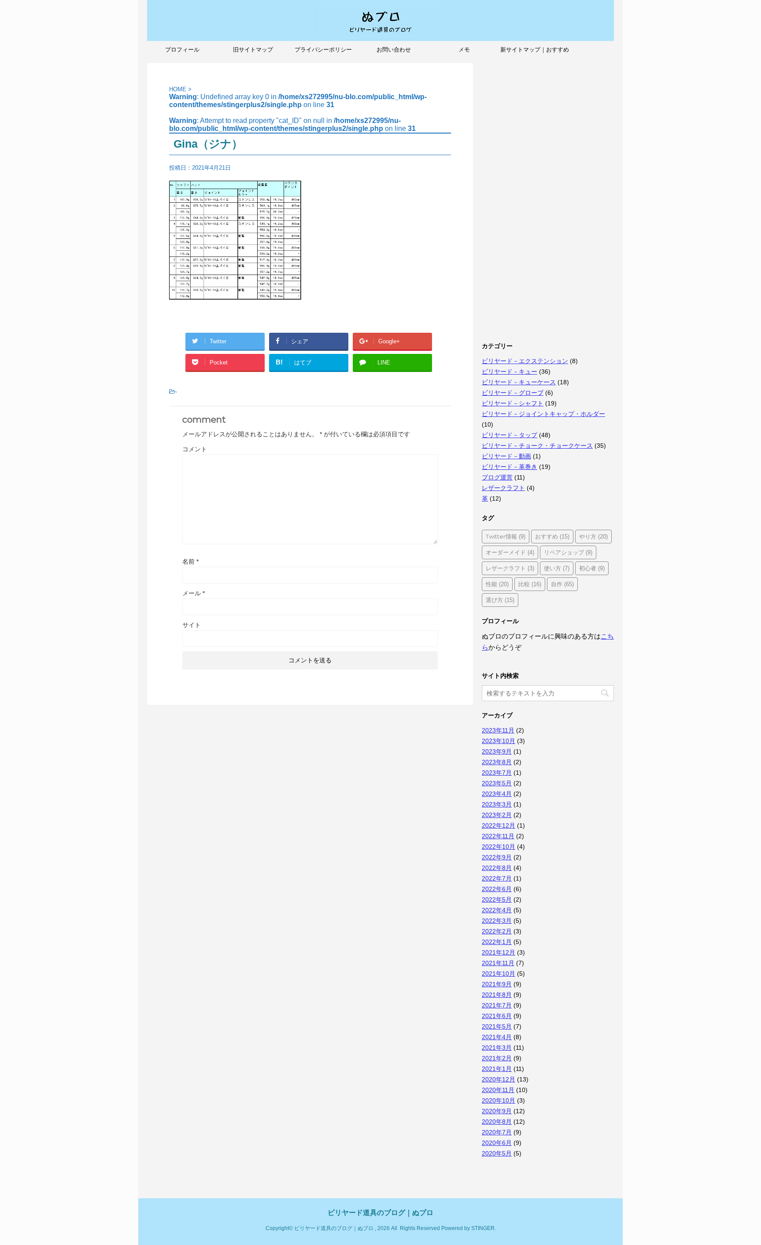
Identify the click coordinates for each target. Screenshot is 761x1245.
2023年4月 (497, 793)
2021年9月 (497, 984)
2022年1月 (497, 941)
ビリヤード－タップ (509, 435)
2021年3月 (497, 1047)
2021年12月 (498, 952)
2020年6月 (497, 1142)
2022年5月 (497, 899)
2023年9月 (497, 751)
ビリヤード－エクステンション (525, 360)
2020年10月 (498, 1100)
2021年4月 (497, 1037)
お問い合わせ (394, 49)
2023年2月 (497, 814)
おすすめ (552, 536)
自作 (562, 583)
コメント (194, 449)
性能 (497, 583)
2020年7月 (497, 1132)
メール (193, 593)
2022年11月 (498, 836)
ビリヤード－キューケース (519, 382)
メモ (464, 49)
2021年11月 (498, 962)
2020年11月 (498, 1089)
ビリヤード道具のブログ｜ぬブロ (380, 1212)
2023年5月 (497, 783)
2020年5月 (497, 1153)
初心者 (592, 568)
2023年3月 (497, 804)
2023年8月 (497, 762)
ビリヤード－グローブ (512, 392)
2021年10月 (498, 973)
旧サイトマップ (253, 49)
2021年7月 (497, 1005)
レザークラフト (503, 487)
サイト (191, 624)
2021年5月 (497, 1026)
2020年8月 (497, 1121)
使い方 (556, 568)
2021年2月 (497, 1058)
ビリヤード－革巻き (509, 466)
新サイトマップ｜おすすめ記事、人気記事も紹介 (534, 52)
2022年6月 (497, 888)
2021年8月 (497, 994)
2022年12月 (498, 825)
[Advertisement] (548, 195)
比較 (529, 583)
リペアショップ (568, 552)
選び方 (500, 599)
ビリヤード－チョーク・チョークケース (537, 445)
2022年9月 (497, 857)
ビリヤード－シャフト (512, 403)
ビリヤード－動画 (506, 456)
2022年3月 (497, 920)
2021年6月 (497, 1015)
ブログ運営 (497, 477)
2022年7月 (497, 878)
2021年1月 (497, 1068)
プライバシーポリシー (323, 49)
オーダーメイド (510, 552)
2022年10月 (498, 846)
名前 (190, 561)
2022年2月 (497, 931)
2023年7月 (497, 772)
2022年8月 (497, 867)
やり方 (593, 536)
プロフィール (182, 49)
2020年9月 (497, 1111)
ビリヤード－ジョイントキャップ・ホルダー (543, 413)
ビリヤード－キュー (509, 371)
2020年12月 (498, 1079)
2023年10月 (498, 740)
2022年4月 (497, 910)
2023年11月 (498, 730)
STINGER (483, 1228)
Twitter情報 (505, 536)
